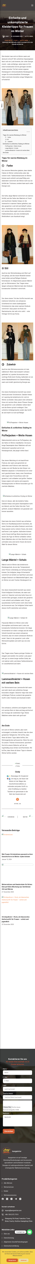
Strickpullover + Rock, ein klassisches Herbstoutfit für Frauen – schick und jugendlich (16, 919)
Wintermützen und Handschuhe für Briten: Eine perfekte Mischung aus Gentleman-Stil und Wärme (17, 887)
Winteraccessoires (10, 1195)
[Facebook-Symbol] (17, 799)
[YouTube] (20, 1199)
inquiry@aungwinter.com (13, 1210)
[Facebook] (3, 1199)
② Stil (7, 139)
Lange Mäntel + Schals (11, 148)
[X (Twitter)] (7, 1199)
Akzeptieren (12, 1260)
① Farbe (8, 137)
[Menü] (32, 5)
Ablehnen (24, 1260)
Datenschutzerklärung (11, 1246)
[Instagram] (11, 1199)
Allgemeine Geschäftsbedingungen (16, 1242)
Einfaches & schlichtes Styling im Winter (16, 144)
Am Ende (6, 152)
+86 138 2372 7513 (11, 1214)
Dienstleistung (9, 1238)
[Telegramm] (16, 1199)
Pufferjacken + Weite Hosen (13, 146)
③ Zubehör (9, 141)
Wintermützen (9, 1187)
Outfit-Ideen (29, 36)
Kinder (6, 1191)
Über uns (7, 1234)
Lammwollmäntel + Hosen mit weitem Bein (17, 150)
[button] (2, 105)
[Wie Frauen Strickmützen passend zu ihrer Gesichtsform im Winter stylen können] (17, 842)
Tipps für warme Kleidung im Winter (14, 135)
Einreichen (8, 1131)
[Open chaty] (29, 1232)
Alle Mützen (8, 1183)
